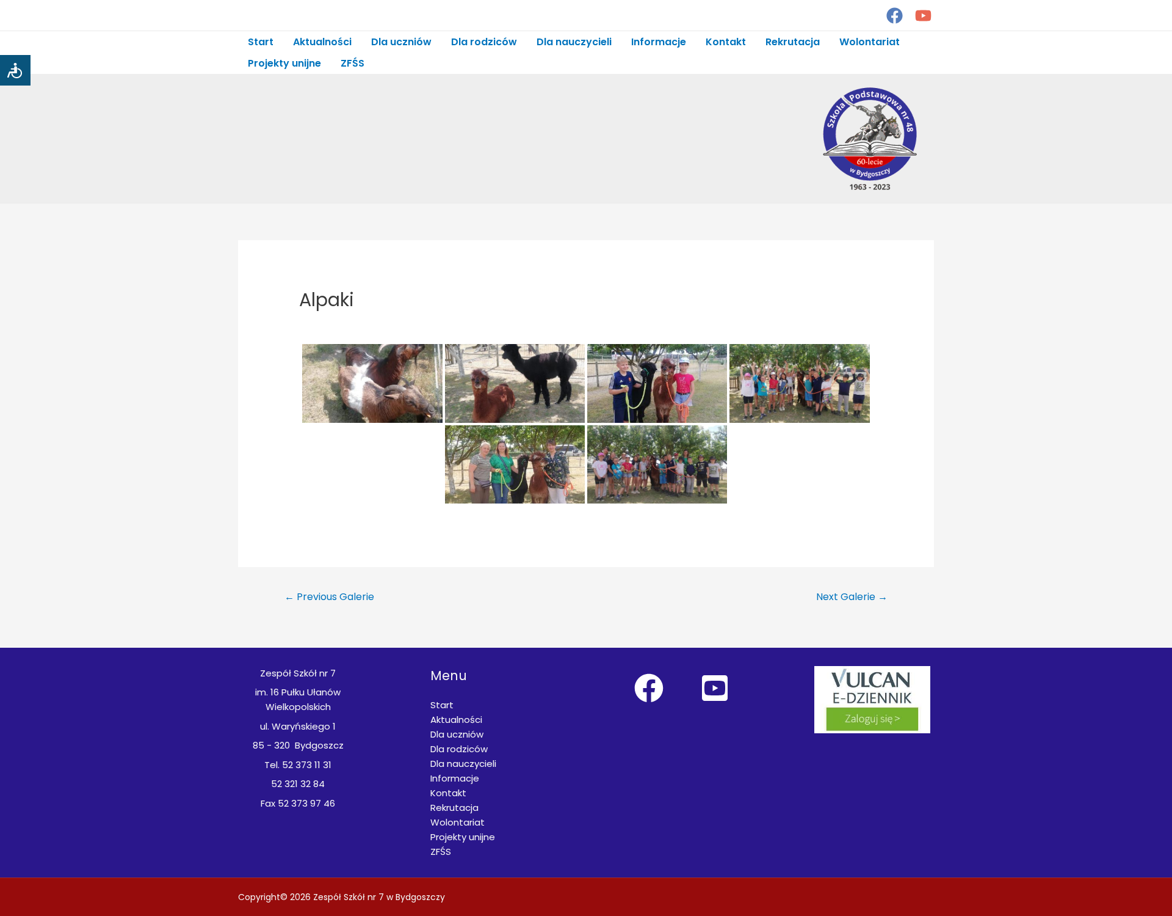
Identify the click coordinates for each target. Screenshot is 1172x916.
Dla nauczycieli (574, 42)
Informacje (658, 42)
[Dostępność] (15, 70)
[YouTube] (923, 15)
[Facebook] (894, 15)
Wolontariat (869, 42)
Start (260, 42)
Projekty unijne (284, 63)
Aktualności (322, 42)
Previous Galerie (329, 597)
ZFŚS (352, 63)
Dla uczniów (401, 42)
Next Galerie (852, 597)
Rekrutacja (792, 42)
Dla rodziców (484, 42)
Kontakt (726, 42)
